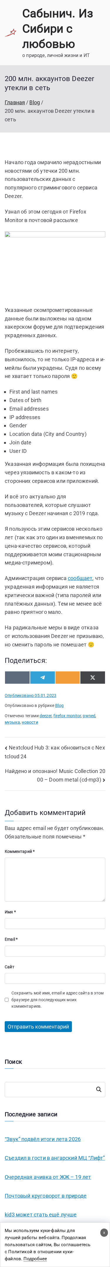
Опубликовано (30, 695)
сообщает (80, 578)
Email (11, 939)
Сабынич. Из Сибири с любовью (57, 28)
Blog (59, 705)
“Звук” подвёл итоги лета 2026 (43, 1139)
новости (30, 722)
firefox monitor (67, 715)
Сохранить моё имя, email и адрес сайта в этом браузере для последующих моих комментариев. (57, 1000)
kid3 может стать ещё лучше (41, 1214)
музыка (12, 722)
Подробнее (35, 1258)
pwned (89, 715)
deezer (46, 715)
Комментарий (20, 851)
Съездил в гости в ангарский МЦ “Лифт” (55, 1158)
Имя (10, 912)
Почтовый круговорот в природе (46, 1196)
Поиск (99, 1089)
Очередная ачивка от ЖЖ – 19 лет (48, 1177)
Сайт (9, 966)
